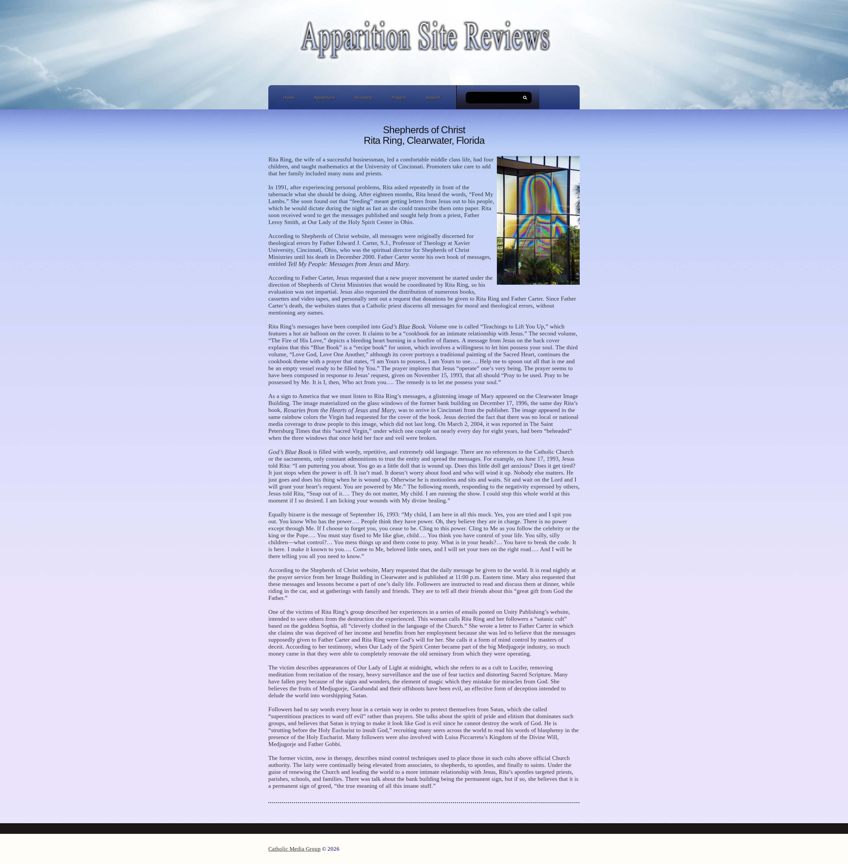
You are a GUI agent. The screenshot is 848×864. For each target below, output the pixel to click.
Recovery (363, 97)
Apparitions (324, 97)
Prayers (399, 97)
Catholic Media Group (294, 849)
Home (289, 97)
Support (433, 97)
